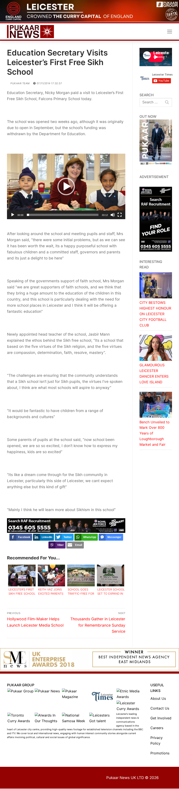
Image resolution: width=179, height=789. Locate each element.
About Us (158, 698)
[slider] (62, 215)
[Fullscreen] (119, 215)
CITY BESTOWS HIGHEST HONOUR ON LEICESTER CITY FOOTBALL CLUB (155, 313)
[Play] (12, 215)
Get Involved (160, 718)
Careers (156, 728)
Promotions (159, 753)
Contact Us (159, 708)
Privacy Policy (156, 740)
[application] (66, 186)
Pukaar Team (20, 83)
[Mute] (112, 215)
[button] (66, 186)
